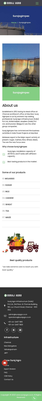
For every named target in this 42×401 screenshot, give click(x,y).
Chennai (7, 342)
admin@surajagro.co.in (18, 314)
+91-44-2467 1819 (15, 322)
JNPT (6, 353)
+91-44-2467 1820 (15, 324)
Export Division (10, 369)
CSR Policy (8, 376)
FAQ (5, 372)
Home (14, 22)
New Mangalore (10, 346)
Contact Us (8, 379)
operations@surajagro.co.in (20, 317)
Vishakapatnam (10, 349)
